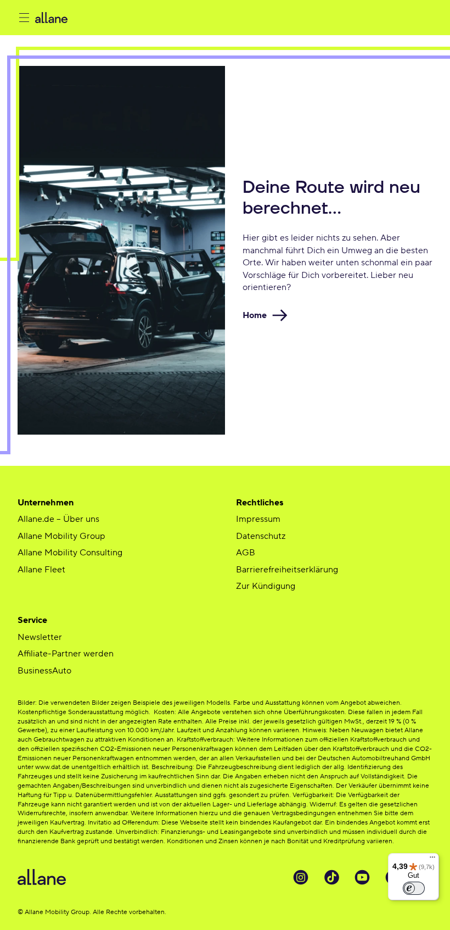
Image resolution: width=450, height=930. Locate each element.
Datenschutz (260, 536)
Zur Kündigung (265, 586)
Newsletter (40, 637)
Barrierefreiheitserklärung (287, 569)
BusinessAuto (44, 670)
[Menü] (432, 859)
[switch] (414, 888)
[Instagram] (301, 877)
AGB (245, 552)
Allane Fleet (41, 569)
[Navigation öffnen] (24, 17)
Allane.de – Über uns (58, 519)
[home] (121, 17)
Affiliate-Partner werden (66, 653)
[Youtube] (362, 877)
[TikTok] (331, 877)
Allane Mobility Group (61, 536)
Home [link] (255, 315)
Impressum (258, 519)
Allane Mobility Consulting (70, 552)
